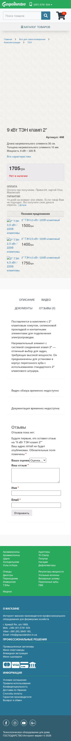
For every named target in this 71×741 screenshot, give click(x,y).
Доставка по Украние (14, 689)
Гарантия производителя (17, 696)
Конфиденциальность (15, 686)
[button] (41, 4)
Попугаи (43, 558)
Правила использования (17, 683)
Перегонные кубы (48, 581)
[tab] (27, 300)
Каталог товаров (36, 27)
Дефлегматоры (47, 565)
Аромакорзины (11, 551)
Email (16, 500)
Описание (27, 300)
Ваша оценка (20, 460)
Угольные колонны (48, 575)
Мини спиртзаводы (13, 649)
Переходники (10, 578)
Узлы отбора (10, 565)
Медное (7, 591)
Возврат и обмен (12, 700)
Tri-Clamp (43, 555)
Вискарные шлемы (49, 578)
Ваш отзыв (20, 465)
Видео (46, 300)
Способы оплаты (12, 693)
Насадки (43, 561)
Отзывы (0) (47, 308)
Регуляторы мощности (51, 571)
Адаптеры (44, 551)
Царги (6, 558)
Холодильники (11, 561)
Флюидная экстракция (15, 653)
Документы (23, 308)
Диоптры (8, 575)
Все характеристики (19, 156)
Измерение (9, 581)
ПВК (40, 585)
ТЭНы (6, 585)
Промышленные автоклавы (18, 646)
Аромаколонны (11, 555)
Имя (15, 488)
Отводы (7, 571)
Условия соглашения (14, 679)
